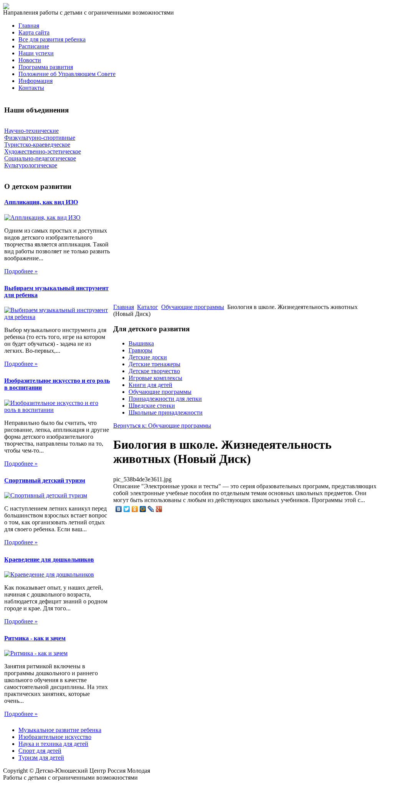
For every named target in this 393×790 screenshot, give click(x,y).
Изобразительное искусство (54, 737)
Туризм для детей (41, 757)
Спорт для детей (39, 750)
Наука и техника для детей (53, 743)
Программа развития (45, 67)
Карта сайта (34, 32)
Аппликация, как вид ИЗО (41, 202)
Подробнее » (21, 271)
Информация (35, 81)
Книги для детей (150, 385)
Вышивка (141, 343)
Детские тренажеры (154, 364)
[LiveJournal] (151, 509)
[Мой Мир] (143, 509)
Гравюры (140, 350)
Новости (29, 60)
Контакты (31, 87)
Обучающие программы (192, 307)
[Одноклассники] (135, 509)
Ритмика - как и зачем (35, 638)
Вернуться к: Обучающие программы (162, 425)
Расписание (33, 46)
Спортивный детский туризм (44, 480)
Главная (28, 25)
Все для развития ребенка (52, 39)
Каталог (147, 307)
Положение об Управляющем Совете (67, 74)
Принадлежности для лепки (165, 398)
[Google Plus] (159, 509)
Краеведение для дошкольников (49, 559)
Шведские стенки (152, 405)
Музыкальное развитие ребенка (59, 730)
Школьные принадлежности (166, 412)
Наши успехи (36, 53)
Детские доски (148, 357)
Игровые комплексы (155, 378)
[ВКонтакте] (119, 509)
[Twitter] (127, 509)
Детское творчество (154, 371)
